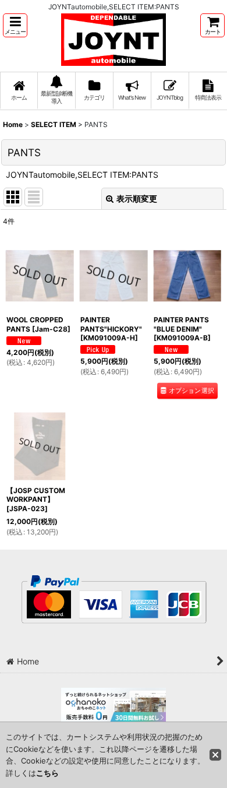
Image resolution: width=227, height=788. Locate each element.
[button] (15, 25)
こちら (47, 773)
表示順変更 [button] (136, 198)
